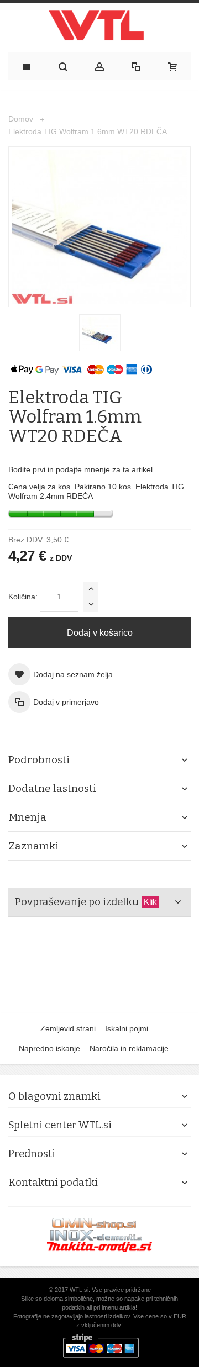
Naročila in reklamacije (129, 1048)
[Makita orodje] (99, 1246)
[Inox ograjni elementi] (96, 1235)
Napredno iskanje (49, 1048)
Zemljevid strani (68, 1028)
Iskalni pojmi (126, 1028)
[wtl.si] (99, 28)
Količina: (23, 596)
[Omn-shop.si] (94, 1223)
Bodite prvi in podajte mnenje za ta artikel (80, 469)
